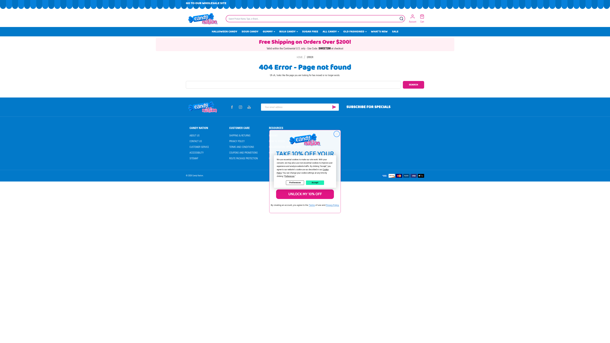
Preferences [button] (290, 176)
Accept (315, 183)
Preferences (295, 183)
